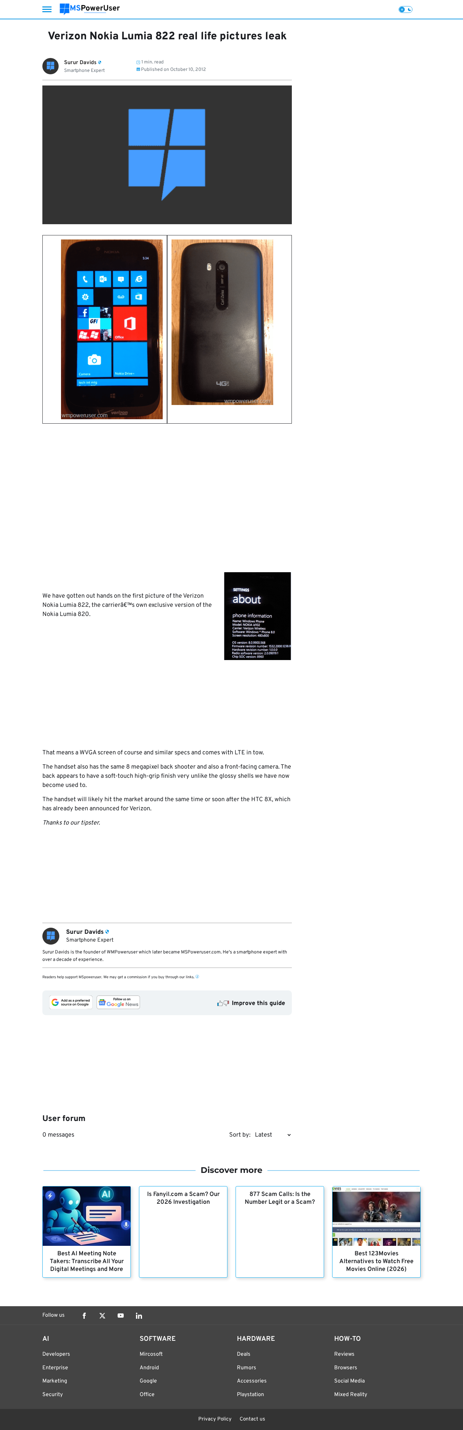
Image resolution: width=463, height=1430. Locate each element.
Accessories (252, 1381)
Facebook (84, 1316)
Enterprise (55, 1368)
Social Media (349, 1381)
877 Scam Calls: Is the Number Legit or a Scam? (280, 1198)
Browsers (345, 1368)
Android (149, 1368)
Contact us (252, 1419)
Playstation (250, 1394)
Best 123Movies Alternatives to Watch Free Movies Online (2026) (376, 1261)
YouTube (121, 1316)
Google (148, 1381)
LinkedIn (139, 1316)
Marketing (54, 1381)
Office (147, 1394)
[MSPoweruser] (90, 9)
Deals (243, 1354)
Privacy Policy (215, 1419)
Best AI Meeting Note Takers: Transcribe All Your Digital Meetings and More (87, 1261)
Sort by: (239, 1135)
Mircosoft (151, 1354)
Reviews (344, 1354)
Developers (56, 1354)
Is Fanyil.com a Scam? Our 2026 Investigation (183, 1198)
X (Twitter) (102, 1316)
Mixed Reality (350, 1394)
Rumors (246, 1368)
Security (52, 1394)
